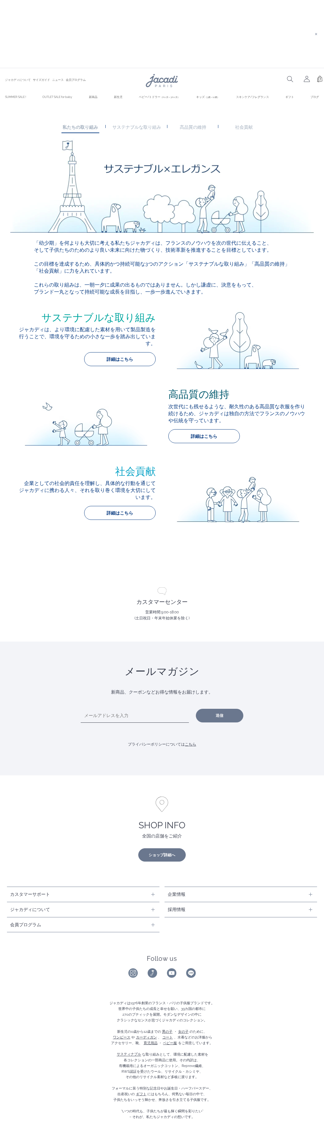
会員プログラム (76, 79)
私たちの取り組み (80, 127)
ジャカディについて (18, 79)
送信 (219, 715)
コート (167, 1037)
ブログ (314, 97)
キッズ (207, 97)
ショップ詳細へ (162, 855)
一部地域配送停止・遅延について (162, 25)
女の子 (183, 1031)
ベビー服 (170, 1043)
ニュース (58, 79)
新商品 (93, 97)
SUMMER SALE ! (15, 97)
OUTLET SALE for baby (57, 97)
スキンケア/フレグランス (252, 97)
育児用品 (151, 1043)
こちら (190, 744)
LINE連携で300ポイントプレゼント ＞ (162, 59)
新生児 (118, 97)
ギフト (289, 97)
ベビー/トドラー (159, 97)
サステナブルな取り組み (136, 127)
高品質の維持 (193, 127)
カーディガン (146, 1037)
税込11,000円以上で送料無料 (162, 42)
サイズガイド (41, 79)
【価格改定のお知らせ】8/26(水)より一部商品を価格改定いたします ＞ (162, 8)
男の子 (167, 1031)
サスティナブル (129, 1054)
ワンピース (121, 1037)
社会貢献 (244, 127)
